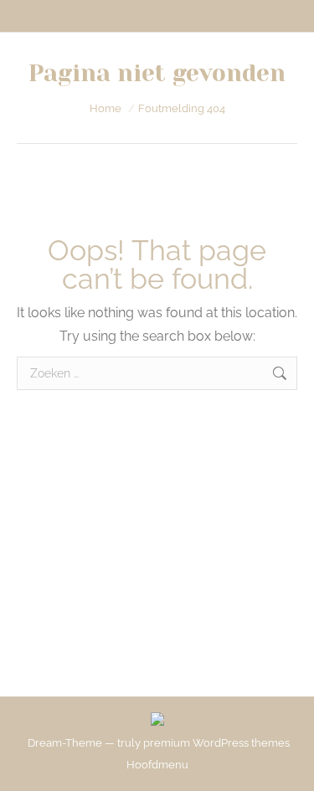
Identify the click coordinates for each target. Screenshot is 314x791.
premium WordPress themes (216, 743)
